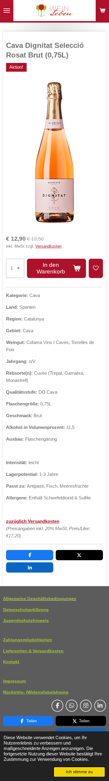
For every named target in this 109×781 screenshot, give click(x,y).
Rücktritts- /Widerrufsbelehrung (35, 692)
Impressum (14, 681)
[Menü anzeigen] (6, 10)
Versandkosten (48, 246)
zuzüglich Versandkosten (32, 521)
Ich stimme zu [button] (79, 772)
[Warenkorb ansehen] (102, 10)
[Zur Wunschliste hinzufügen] (96, 268)
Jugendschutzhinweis (26, 620)
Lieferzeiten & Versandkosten (33, 650)
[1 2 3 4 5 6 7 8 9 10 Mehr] (15, 268)
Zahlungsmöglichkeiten (27, 639)
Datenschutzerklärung (26, 609)
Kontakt (11, 661)
